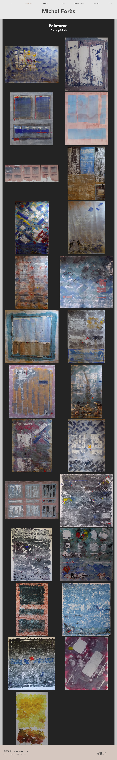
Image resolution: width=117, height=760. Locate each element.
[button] (110, 3)
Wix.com (23, 754)
